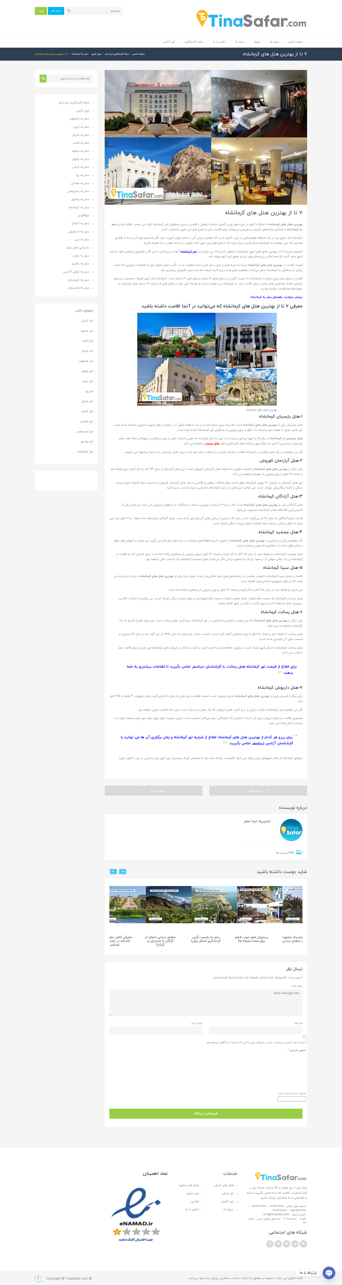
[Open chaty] (329, 1273)
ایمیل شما (196, 1023)
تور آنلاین (169, 42)
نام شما (298, 1023)
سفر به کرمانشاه (79, 54)
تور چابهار (87, 371)
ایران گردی (96, 54)
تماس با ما (219, 42)
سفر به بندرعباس (78, 191)
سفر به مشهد (80, 151)
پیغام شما (297, 986)
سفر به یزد (82, 175)
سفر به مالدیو (80, 264)
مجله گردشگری (194, 42)
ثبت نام (56, 11)
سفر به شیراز (81, 135)
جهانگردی (83, 215)
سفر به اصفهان (79, 119)
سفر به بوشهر (80, 199)
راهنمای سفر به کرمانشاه (266, 297)
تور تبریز (88, 381)
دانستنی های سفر (78, 248)
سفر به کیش (80, 167)
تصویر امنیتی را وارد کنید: (292, 1093)
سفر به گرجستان (78, 280)
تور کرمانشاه (188, 252)
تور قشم (87, 341)
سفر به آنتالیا (80, 223)
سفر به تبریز (81, 127)
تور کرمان (87, 411)
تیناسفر (258, 743)
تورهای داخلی (84, 311)
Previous (122, 871)
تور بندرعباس (85, 431)
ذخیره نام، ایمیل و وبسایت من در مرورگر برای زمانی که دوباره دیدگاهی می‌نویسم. (256, 1042)
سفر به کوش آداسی (76, 272)
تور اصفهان (86, 361)
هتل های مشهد (189, 1185)
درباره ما (240, 42)
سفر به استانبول (79, 232)
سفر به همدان (80, 183)
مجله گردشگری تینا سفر (117, 54)
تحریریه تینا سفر (257, 821)
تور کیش (87, 321)
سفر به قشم (81, 143)
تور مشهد (87, 331)
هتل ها (274, 42)
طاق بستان (212, 444)
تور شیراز (87, 351)
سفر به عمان (81, 256)
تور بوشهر (86, 441)
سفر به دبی (82, 239)
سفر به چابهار (80, 159)
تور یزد (89, 391)
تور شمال (87, 401)
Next (113, 871)
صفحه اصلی (295, 42)
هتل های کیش (224, 1185)
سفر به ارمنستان (78, 288)
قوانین (195, 1201)
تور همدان (86, 421)
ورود (41, 11)
